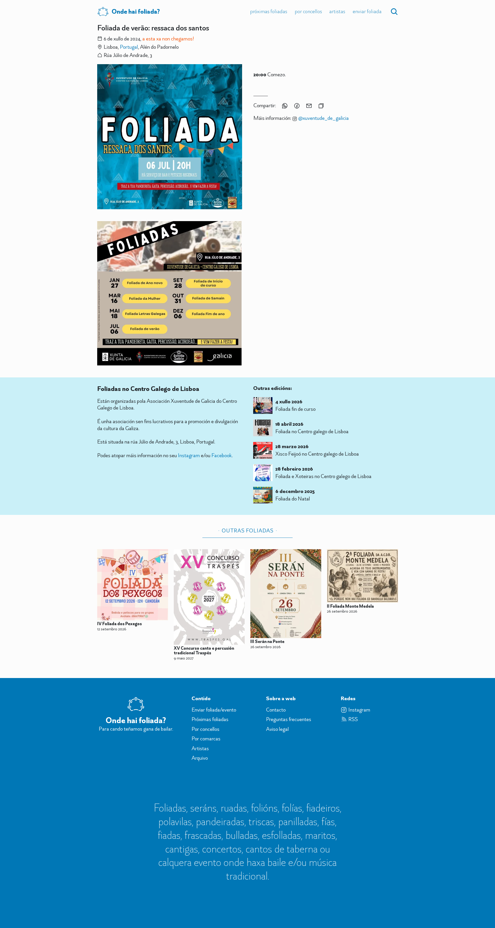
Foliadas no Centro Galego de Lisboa (148, 388)
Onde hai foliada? (136, 11)
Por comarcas (206, 738)
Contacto (276, 709)
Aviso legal (277, 729)
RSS (353, 719)
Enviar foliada (367, 11)
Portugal (129, 47)
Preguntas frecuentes (288, 719)
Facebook (221, 455)
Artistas (337, 11)
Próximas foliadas (268, 11)
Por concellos (308, 11)
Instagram (189, 455)
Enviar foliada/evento (214, 709)
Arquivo (200, 758)
